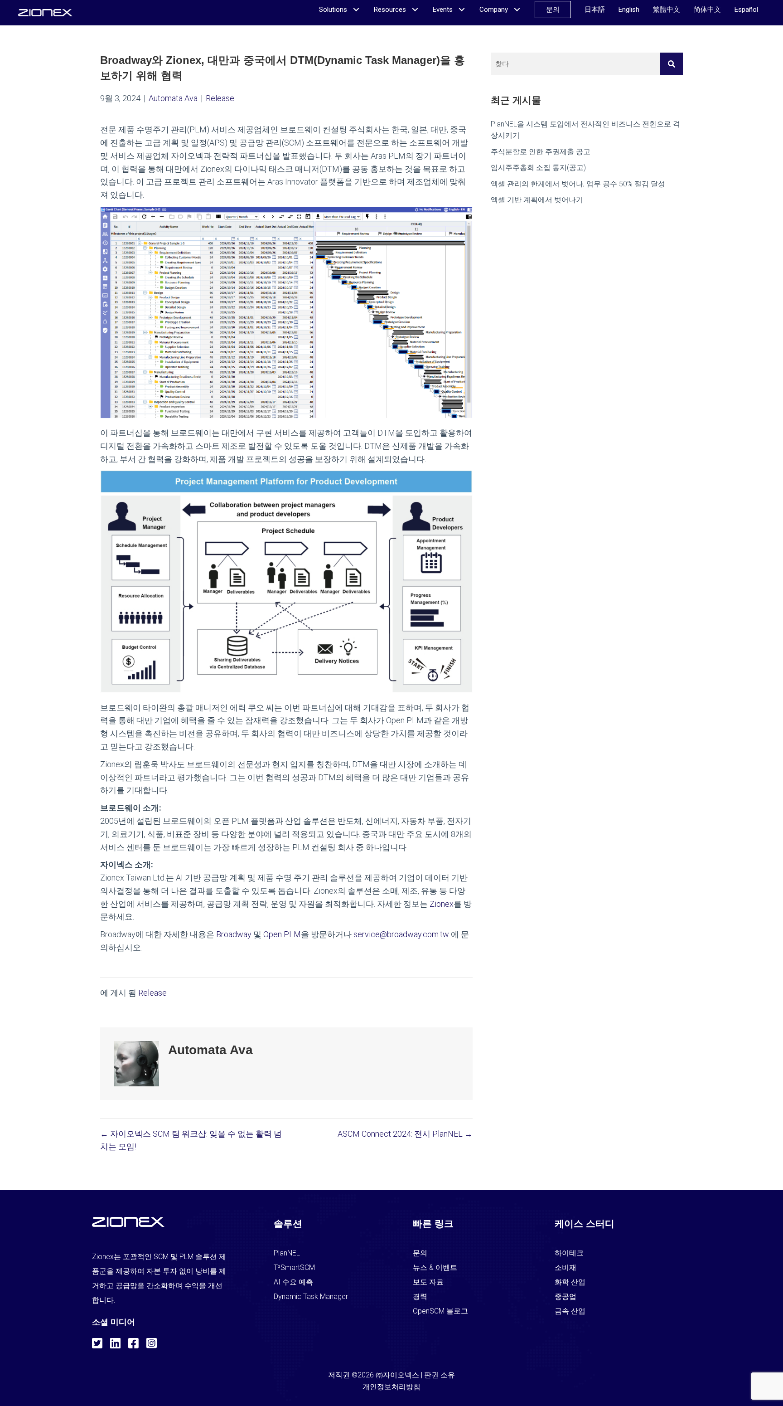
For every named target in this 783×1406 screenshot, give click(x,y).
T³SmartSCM (294, 1267)
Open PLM (282, 934)
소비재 (565, 1267)
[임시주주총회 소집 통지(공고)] (587, 168)
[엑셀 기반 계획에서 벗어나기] (587, 200)
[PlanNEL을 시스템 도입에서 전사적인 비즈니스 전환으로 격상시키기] (587, 130)
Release (220, 98)
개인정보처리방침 (391, 1386)
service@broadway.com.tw (401, 934)
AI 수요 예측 (293, 1282)
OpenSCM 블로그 (440, 1311)
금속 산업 (570, 1311)
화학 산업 (570, 1282)
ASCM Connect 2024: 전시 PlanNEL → (405, 1133)
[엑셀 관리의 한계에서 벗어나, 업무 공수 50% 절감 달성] (587, 184)
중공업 (565, 1296)
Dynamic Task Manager (311, 1296)
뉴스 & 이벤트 (435, 1267)
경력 (420, 1296)
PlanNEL (287, 1253)
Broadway (233, 934)
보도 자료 (428, 1282)
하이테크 (569, 1253)
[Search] (671, 64)
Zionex (442, 904)
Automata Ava (173, 98)
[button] (96, 1341)
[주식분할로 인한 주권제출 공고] (587, 152)
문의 (420, 1253)
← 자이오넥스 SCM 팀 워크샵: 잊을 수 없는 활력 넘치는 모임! (191, 1140)
